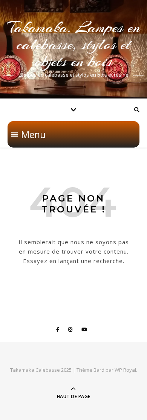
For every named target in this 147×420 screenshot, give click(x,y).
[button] (33, 134)
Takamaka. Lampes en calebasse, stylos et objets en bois (73, 44)
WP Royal (125, 369)
